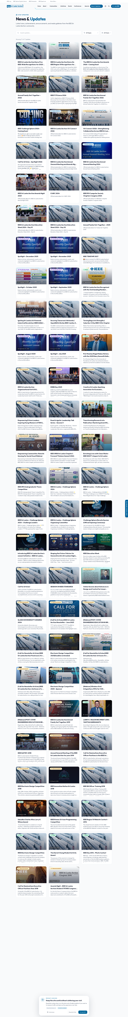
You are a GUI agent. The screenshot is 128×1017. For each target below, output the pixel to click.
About (44, 6)
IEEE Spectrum (42, 1)
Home (39, 6)
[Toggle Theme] (105, 6)
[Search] (108, 6)
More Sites (53, 1)
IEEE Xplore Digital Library (20, 1)
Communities (53, 6)
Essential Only (72, 1012)
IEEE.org (9, 1)
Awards (87, 6)
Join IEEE (116, 6)
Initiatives (63, 6)
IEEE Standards (33, 1)
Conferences (77, 6)
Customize (51, 1012)
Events (70, 6)
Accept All (83, 1012)
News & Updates (95, 6)
